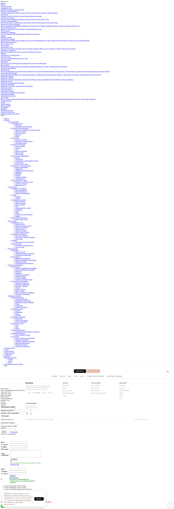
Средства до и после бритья (75, 40)
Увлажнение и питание (8, 39)
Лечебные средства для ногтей (20, 63)
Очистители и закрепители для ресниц (13, 92)
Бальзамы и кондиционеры (15, 9)
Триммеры (43, 26)
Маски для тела (44, 48)
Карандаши (9, 83)
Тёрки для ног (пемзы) (69, 48)
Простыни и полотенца (94, 74)
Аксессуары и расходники (9, 73)
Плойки (55, 26)
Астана (8, 112)
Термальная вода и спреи (42, 40)
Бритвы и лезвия (75, 71)
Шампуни (4, 9)
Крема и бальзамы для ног (18, 48)
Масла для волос (42, 13)
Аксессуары (4, 14)
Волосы (62, 376)
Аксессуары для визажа (88, 99)
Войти (4, 432)
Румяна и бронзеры (67, 79)
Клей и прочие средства (8, 96)
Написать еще (14, 464)
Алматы (3, 112)
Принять (39, 499)
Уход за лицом (5, 31)
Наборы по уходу (36, 29)
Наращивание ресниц (7, 91)
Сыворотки (54, 40)
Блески (16, 83)
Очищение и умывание (8, 32)
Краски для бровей (27, 86)
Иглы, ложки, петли (7, 44)
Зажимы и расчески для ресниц (43, 99)
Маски (56, 13)
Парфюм (3, 53)
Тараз (12, 112)
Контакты (4, 109)
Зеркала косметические (61, 99)
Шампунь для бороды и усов (9, 29)
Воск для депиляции (7, 52)
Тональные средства (7, 79)
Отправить (14, 459)
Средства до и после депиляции (24, 52)
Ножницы (46, 71)
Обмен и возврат (6, 105)
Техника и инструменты (8, 68)
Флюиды (50, 13)
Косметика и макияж (7, 76)
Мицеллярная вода (18, 34)
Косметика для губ (6, 81)
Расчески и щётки (86, 71)
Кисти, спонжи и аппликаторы (10, 99)
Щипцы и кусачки (43, 66)
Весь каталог (66, 385)
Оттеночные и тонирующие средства (25, 22)
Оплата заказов (5, 104)
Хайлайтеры (57, 79)
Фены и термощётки (7, 26)
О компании (4, 107)
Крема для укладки (26, 19)
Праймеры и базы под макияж (39, 79)
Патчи (60, 40)
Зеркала (44, 74)
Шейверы (50, 26)
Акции (3, 102)
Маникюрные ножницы (8, 66)
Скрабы (3, 35)
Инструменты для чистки (8, 42)
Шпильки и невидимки (21, 74)
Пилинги (3, 37)
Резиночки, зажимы (35, 74)
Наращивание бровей (7, 94)
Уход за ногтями (6, 60)
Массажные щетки (36, 16)
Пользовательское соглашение (10, 114)
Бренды (3, 3)
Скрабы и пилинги (55, 48)
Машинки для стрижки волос (30, 26)
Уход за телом (5, 45)
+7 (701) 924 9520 (30, 403)
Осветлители (41, 22)
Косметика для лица (7, 78)
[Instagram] (26, 413)
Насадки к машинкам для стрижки (11, 71)
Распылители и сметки (63, 71)
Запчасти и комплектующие (101, 71)
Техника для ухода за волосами (10, 24)
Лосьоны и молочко (33, 48)
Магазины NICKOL (7, 110)
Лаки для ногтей (6, 63)
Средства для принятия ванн (9, 58)
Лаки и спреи (45, 19)
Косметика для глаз (7, 88)
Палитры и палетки (74, 99)
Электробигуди (75, 26)
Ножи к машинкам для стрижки (32, 71)
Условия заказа (14, 477)
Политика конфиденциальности (141, 419)
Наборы (86, 40)
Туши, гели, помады (14, 86)
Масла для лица (26, 40)
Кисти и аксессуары (51, 22)
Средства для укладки (7, 18)
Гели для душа (23, 58)
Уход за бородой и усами (8, 27)
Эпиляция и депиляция (8, 50)
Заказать (12, 476)
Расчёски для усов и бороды (21, 16)
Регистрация (5, 416)
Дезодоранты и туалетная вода (10, 55)
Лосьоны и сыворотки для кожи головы (13, 13)
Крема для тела (5, 48)
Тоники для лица (16, 40)
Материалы (4, 61)
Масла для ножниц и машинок (76, 74)
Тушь (2, 89)
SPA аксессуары (6, 57)
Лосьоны (13, 19)
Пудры (51, 79)
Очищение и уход (6, 8)
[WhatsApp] (30, 413)
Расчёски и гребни (6, 16)
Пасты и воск (36, 19)
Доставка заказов (6, 101)
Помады (3, 83)
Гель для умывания (7, 34)
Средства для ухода (25, 29)
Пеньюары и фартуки (7, 74)
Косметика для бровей (7, 84)
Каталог (3, 5)
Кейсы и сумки (62, 74)
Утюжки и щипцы (64, 26)
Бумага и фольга (52, 74)
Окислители (9, 22)
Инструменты (5, 65)
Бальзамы (21, 83)
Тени (5, 89)
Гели (18, 19)
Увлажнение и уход (7, 47)
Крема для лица (5, 40)
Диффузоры (17, 26)
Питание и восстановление (9, 11)
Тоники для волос (31, 13)
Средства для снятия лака (38, 63)
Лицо (69, 376)
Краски (3, 22)
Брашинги (52, 71)
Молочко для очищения (32, 34)
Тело (75, 376)
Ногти (82, 376)
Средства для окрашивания (9, 21)
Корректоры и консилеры (21, 79)
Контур (10, 89)
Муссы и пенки (5, 19)
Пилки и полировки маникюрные (26, 66)
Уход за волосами (6, 6)
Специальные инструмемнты (58, 66)
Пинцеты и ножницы (27, 99)
